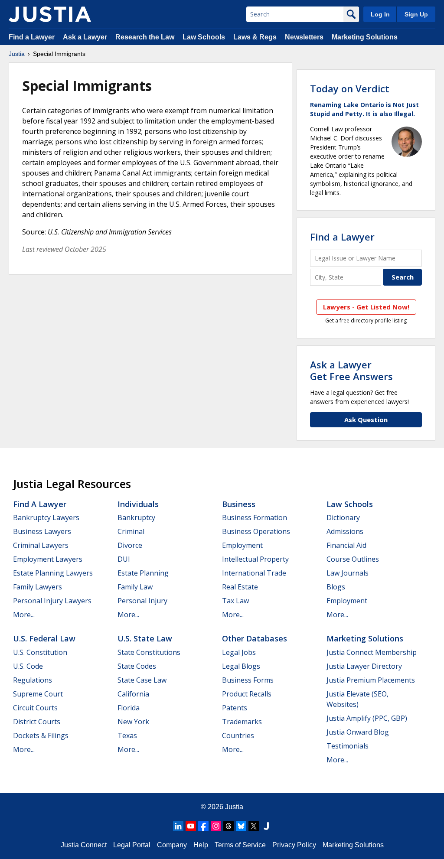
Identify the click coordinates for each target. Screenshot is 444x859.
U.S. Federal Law (44, 638)
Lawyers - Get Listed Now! (366, 307)
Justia (17, 53)
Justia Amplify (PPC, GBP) (366, 718)
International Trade (254, 573)
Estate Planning (143, 573)
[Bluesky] (241, 826)
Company (172, 845)
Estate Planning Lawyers (53, 573)
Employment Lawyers (47, 559)
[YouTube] (191, 826)
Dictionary (343, 517)
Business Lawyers (42, 531)
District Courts (36, 721)
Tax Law (235, 600)
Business (238, 504)
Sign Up (416, 14)
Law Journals (347, 573)
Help (200, 845)
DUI (124, 559)
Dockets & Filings (41, 735)
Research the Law (144, 37)
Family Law (135, 587)
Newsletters (304, 37)
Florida (129, 708)
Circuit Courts (35, 708)
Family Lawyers (37, 587)
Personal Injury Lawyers (52, 600)
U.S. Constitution (40, 652)
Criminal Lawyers (41, 545)
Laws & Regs (255, 37)
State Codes (137, 666)
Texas (127, 735)
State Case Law (142, 680)
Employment (242, 545)
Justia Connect (84, 845)
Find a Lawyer (32, 37)
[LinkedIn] (178, 826)
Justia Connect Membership (371, 652)
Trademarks (242, 721)
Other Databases (254, 638)
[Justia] (50, 14)
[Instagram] (216, 826)
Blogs (335, 587)
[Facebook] (203, 826)
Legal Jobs (239, 652)
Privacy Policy (294, 845)
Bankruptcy (136, 517)
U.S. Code (28, 666)
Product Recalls (246, 694)
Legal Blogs (241, 666)
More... (24, 614)
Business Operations (256, 531)
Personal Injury (142, 600)
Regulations (32, 680)
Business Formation (254, 517)
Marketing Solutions (365, 37)
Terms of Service (240, 845)
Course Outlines (352, 559)
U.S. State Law (145, 638)
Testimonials (347, 746)
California (133, 694)
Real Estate (240, 587)
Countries (238, 735)
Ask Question (366, 419)
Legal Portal (131, 845)
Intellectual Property (255, 559)
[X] (253, 826)
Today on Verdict (349, 88)
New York (133, 721)
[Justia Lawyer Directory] (266, 826)
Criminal (131, 531)
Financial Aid (346, 545)
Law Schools (204, 37)
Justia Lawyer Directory (364, 666)
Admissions (344, 531)
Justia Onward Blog (357, 732)
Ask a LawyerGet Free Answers (351, 370)
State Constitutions (149, 652)
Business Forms (248, 680)
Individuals (138, 504)
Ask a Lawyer (86, 37)
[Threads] (228, 826)
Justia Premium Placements (370, 680)
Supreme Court (38, 694)
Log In (380, 14)
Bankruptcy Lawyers (46, 517)
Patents (234, 708)
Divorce (130, 545)
